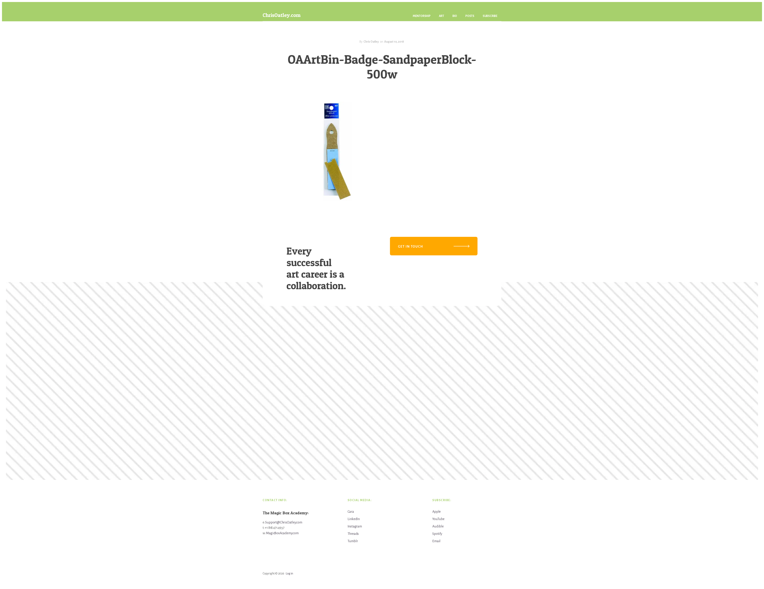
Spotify (437, 534)
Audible (438, 526)
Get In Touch (410, 246)
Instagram (355, 526)
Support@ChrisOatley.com (283, 522)
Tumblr (353, 541)
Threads (353, 534)
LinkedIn (354, 519)
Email (436, 541)
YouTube (438, 519)
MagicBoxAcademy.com (282, 533)
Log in (289, 573)
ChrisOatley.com (282, 15)
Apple (436, 512)
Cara (351, 512)
